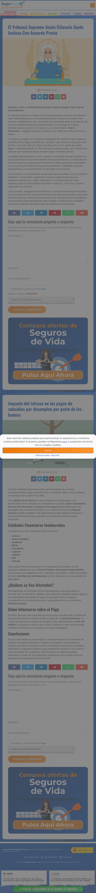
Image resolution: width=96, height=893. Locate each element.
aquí (64, 441)
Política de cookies (43, 455)
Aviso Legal (55, 455)
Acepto (48, 450)
